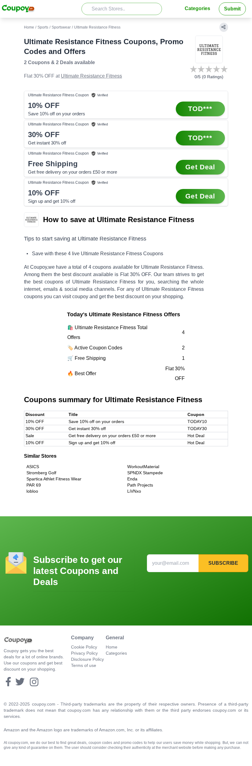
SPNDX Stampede (145, 472)
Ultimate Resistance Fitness (91, 76)
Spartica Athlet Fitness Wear (53, 478)
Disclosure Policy (87, 659)
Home (29, 27)
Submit (232, 8)
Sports (42, 27)
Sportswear (61, 27)
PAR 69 (33, 485)
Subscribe (223, 563)
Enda (132, 478)
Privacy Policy (84, 653)
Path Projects (140, 485)
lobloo (32, 491)
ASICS (32, 466)
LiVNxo (134, 491)
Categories (197, 8)
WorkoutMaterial (143, 466)
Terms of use (83, 665)
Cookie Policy (84, 647)
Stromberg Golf (41, 472)
